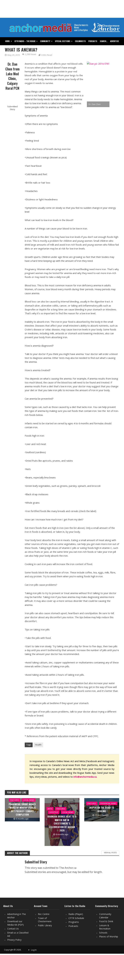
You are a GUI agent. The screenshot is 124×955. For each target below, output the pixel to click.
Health (38, 744)
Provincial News (108, 803)
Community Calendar (105, 916)
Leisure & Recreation (104, 927)
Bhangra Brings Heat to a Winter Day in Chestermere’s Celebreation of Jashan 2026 (61, 823)
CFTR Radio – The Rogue (24, 41)
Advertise (114, 41)
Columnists (80, 41)
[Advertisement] (62, 9)
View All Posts (110, 852)
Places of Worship (108, 936)
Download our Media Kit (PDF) (15, 923)
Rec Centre (43, 914)
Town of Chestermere (45, 920)
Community (45, 41)
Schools (103, 932)
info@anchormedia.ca (85, 776)
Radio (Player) (75, 914)
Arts (50, 808)
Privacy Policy (14, 939)
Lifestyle (53, 812)
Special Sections (62, 41)
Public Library (45, 925)
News (7, 41)
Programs (73, 921)
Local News (28, 800)
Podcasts (92, 41)
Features (14, 800)
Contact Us (13, 928)
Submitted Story (12, 108)
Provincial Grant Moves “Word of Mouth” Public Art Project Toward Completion (22, 809)
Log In (34, 949)
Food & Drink (106, 921)
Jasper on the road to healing (101, 809)
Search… (104, 41)
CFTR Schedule (76, 918)
